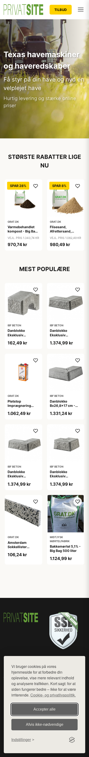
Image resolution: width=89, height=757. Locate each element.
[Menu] (80, 9)
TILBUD (60, 10)
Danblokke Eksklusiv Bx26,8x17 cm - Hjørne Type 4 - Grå (65, 478)
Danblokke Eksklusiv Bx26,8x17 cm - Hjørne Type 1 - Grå (23, 478)
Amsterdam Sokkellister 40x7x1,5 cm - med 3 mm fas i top (23, 549)
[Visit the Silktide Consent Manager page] (72, 740)
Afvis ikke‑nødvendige (44, 724)
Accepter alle (44, 709)
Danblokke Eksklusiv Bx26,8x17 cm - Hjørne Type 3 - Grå (65, 337)
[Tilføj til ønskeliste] (35, 186)
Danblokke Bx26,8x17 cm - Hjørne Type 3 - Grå (65, 405)
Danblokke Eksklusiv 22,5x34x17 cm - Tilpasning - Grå (22, 337)
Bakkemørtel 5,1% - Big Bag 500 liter (65, 548)
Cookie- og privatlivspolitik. (53, 695)
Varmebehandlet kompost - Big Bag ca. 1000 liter (22, 231)
